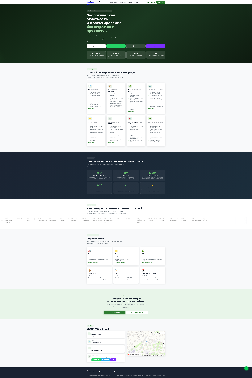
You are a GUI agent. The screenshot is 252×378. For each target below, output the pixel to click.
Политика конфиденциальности (159, 375)
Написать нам (161, 2)
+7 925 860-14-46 (151, 2)
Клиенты (130, 2)
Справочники (123, 2)
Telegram (136, 46)
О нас (111, 2)
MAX (157, 46)
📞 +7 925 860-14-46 (115, 312)
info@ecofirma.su (96, 342)
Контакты (136, 2)
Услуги (115, 2)
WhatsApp (116, 46)
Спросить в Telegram (138, 312)
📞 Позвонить (96, 46)
